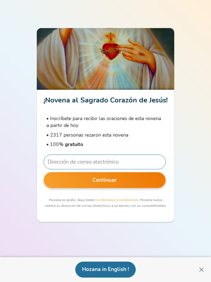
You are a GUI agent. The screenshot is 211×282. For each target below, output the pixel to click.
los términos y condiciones (116, 199)
